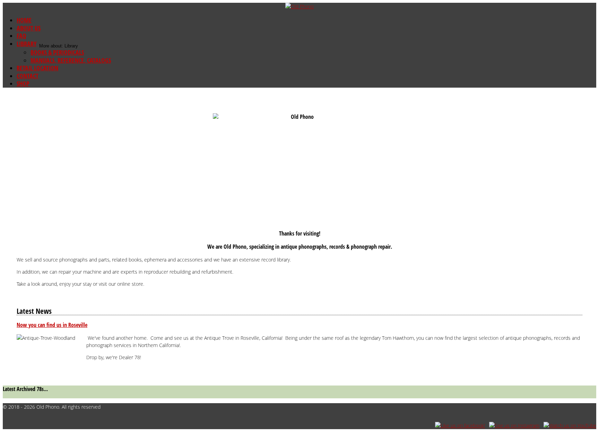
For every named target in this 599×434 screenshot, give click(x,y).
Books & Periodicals (57, 52)
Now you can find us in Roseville (52, 325)
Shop (23, 83)
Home (24, 20)
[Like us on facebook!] (460, 425)
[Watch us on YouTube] (570, 425)
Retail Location (37, 68)
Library (26, 43)
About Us (29, 28)
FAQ (21, 36)
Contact (27, 76)
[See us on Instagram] (514, 425)
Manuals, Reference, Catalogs (71, 60)
